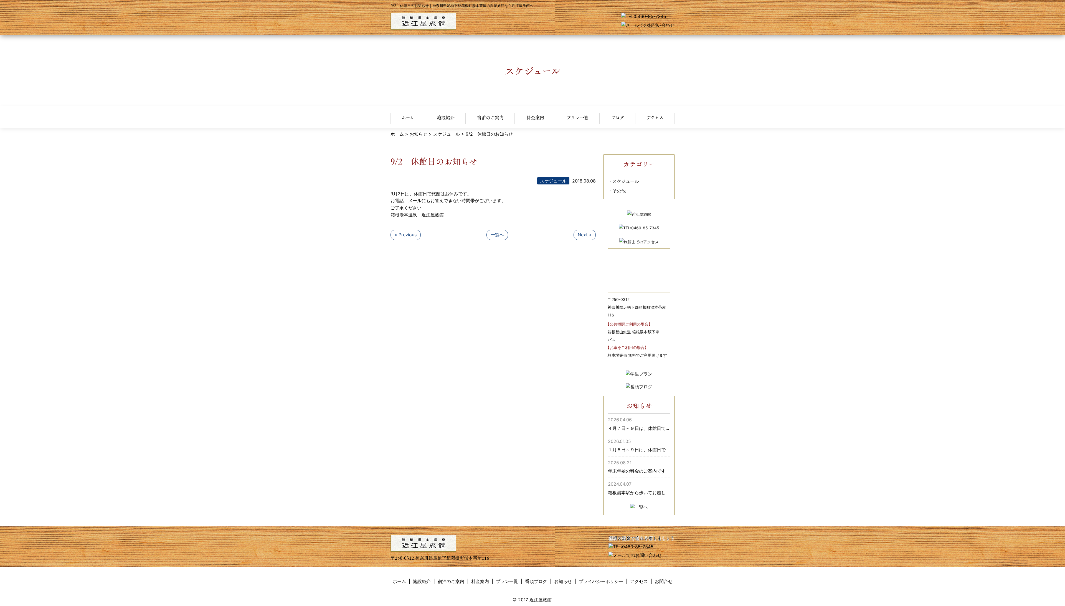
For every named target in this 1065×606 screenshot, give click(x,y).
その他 (619, 191)
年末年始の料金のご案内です (637, 471)
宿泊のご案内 (490, 117)
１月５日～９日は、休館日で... (638, 449)
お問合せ (664, 581)
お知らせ (563, 581)
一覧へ (497, 234)
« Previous (406, 234)
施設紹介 (446, 117)
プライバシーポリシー (601, 581)
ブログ (617, 117)
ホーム (408, 117)
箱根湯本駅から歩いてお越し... (638, 492)
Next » (585, 234)
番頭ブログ (536, 581)
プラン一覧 (578, 117)
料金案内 (535, 117)
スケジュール (625, 181)
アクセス (655, 117)
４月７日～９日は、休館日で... (638, 428)
